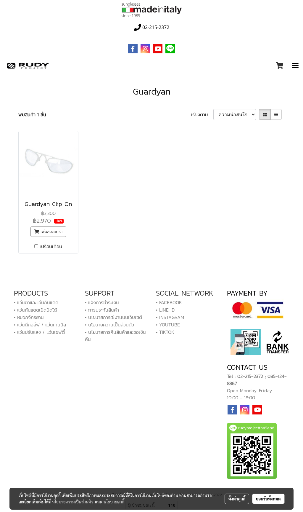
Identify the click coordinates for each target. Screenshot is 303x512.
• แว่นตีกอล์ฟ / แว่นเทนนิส (40, 324)
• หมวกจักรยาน (29, 317)
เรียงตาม (202, 114)
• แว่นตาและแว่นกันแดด (36, 302)
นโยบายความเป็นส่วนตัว (72, 501)
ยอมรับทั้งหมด (268, 498)
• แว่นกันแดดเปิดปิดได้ (35, 309)
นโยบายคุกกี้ (114, 501)
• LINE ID (165, 309)
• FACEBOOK (169, 302)
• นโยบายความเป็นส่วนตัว (109, 324)
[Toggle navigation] (295, 65)
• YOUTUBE (168, 324)
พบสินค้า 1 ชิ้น (32, 114)
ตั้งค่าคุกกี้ (236, 498)
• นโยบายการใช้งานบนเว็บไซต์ (113, 317)
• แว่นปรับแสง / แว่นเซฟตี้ (39, 332)
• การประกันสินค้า (102, 309)
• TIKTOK (165, 332)
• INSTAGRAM (170, 317)
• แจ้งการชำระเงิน (102, 302)
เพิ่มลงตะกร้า (50, 232)
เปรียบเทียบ (51, 246)
